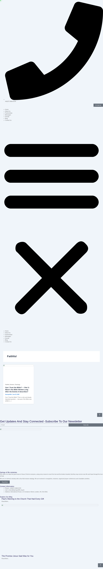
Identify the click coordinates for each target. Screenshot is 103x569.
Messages (8, 115)
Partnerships (8, 113)
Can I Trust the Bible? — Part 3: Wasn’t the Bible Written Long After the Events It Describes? (17, 390)
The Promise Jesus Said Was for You (17, 556)
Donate (7, 116)
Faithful (7, 384)
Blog (6, 118)
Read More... (5, 501)
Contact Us (8, 120)
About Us (7, 111)
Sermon (12, 384)
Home (7, 109)
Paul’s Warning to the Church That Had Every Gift (23, 499)
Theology (17, 384)
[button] (51, 226)
